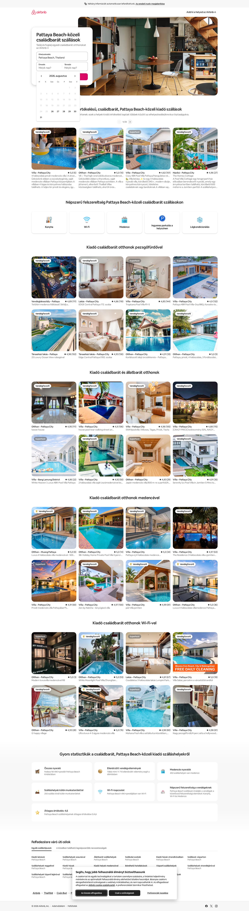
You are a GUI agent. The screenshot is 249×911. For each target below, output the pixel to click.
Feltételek (72, 906)
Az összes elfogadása (91, 893)
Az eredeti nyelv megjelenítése (150, 3)
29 (69, 111)
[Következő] (130, 122)
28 (64, 111)
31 (41, 117)
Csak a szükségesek (124, 893)
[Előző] (119, 122)
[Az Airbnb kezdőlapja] (39, 12)
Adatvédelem (58, 906)
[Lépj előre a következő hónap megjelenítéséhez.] (75, 76)
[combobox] (62, 57)
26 (52, 111)
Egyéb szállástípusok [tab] (42, 848)
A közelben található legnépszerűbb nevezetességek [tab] (81, 848)
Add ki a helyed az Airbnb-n (201, 12)
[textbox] (49, 67)
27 (58, 111)
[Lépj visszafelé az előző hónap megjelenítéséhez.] (41, 76)
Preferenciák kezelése (157, 893)
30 (75, 111)
